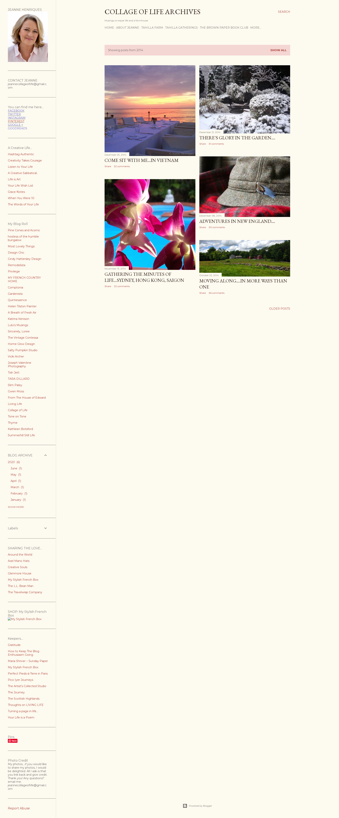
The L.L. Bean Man (20, 586)
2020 (13, 462)
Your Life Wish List (20, 185)
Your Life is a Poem (21, 717)
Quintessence (17, 300)
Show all (278, 50)
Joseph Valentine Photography (19, 364)
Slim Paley (15, 385)
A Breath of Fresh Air (22, 312)
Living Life (15, 404)
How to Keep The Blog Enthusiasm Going (23, 653)
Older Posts (279, 308)
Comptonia (15, 287)
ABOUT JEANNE (127, 27)
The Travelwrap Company (25, 592)
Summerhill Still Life (21, 435)
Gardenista (15, 294)
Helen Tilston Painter (22, 306)
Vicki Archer (16, 356)
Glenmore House (19, 573)
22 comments (122, 286)
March (17, 487)
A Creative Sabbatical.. (23, 173)
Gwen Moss (16, 391)
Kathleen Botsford (20, 429)
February (18, 493)
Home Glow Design (21, 344)
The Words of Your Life (23, 204)
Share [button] (108, 166)
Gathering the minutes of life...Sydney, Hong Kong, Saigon (144, 277)
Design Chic (16, 252)
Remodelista (16, 265)
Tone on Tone (17, 416)
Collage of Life (17, 410)
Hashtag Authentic (21, 154)
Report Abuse (19, 808)
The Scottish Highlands (23, 698)
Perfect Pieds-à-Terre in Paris (28, 673)
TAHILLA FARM (152, 27)
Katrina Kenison (18, 319)
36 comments (216, 292)
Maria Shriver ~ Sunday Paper (28, 661)
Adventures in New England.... (237, 221)
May (15, 474)
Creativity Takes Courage (25, 160)
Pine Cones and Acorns (24, 230)
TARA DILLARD (19, 379)
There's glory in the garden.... (237, 138)
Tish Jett (13, 372)
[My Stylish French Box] (24, 619)
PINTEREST (16, 121)
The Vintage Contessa (23, 337)
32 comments (122, 166)
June (16, 468)
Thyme (12, 422)
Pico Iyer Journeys (20, 680)
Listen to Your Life (20, 167)
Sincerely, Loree (19, 331)
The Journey (16, 692)
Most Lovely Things (21, 246)
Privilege (14, 271)
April (15, 481)
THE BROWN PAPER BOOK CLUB (224, 27)
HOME (109, 27)
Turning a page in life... (23, 711)
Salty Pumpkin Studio (22, 350)
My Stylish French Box (23, 579)
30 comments (217, 227)
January (18, 500)
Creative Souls (17, 567)
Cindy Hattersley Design (24, 259)
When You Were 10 (21, 198)
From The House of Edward (27, 397)
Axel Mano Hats (18, 561)
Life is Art (14, 179)
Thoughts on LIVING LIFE (26, 705)
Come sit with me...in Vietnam (142, 160)
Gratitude (14, 645)
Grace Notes (16, 192)
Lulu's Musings (18, 325)
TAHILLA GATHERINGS (181, 27)
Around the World (20, 554)
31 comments (216, 143)
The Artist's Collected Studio (27, 686)
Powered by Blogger (200, 805)
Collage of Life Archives (152, 11)
